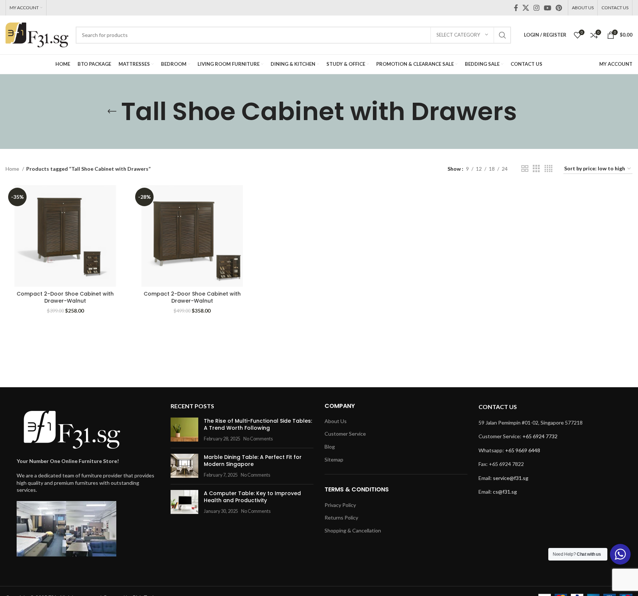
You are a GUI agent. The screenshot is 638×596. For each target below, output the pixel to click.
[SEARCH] (502, 35)
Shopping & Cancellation (353, 530)
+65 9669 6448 (522, 450)
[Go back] (112, 111)
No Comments (258, 439)
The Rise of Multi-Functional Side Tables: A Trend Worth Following (258, 424)
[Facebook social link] (516, 7)
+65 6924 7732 (540, 436)
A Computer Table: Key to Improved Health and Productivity (252, 497)
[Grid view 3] (536, 168)
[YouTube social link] (547, 7)
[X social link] (525, 7)
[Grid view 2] (524, 168)
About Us (336, 421)
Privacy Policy (340, 505)
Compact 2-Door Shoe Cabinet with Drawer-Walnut (65, 297)
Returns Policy (341, 517)
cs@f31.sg (505, 491)
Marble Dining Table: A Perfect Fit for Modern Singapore (253, 460)
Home (13, 169)
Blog (330, 446)
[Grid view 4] (548, 168)
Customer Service (345, 433)
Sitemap (334, 459)
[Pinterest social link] (558, 7)
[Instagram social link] (536, 7)
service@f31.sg (510, 478)
